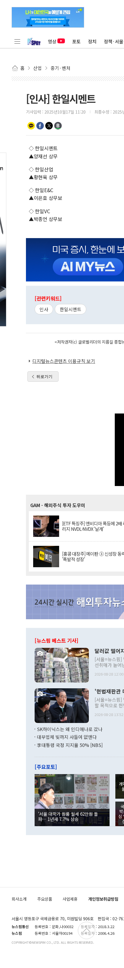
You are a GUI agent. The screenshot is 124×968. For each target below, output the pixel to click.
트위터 (49, 125)
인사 (44, 309)
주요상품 (44, 899)
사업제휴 (70, 899)
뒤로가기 (44, 376)
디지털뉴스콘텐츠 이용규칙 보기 (63, 360)
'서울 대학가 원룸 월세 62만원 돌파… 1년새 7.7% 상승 (68, 816)
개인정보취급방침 (103, 899)
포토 (76, 41)
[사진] (62, 664)
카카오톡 (31, 125)
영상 (52, 41)
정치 (92, 41)
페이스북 (40, 125)
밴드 (58, 125)
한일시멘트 (70, 309)
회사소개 (19, 899)
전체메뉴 (17, 41)
